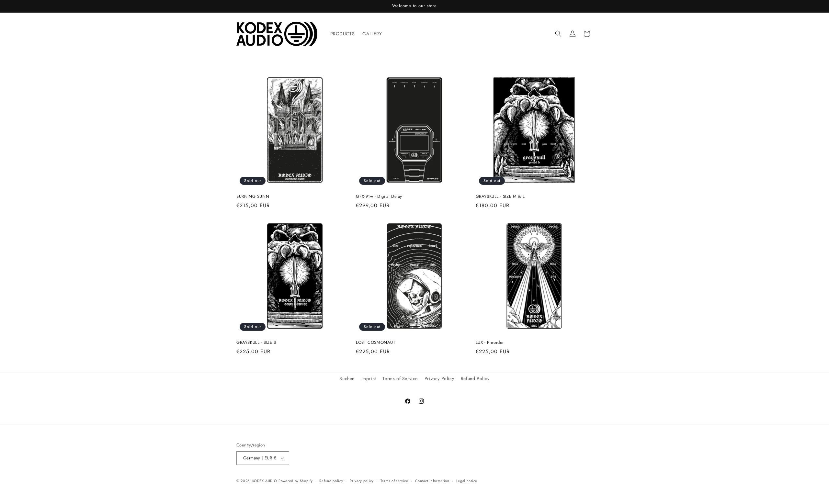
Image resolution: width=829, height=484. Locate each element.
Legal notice (466, 480)
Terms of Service (400, 378)
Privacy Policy (439, 378)
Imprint (368, 378)
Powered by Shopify (295, 480)
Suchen (347, 378)
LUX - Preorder (490, 342)
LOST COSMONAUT (375, 342)
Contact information (432, 480)
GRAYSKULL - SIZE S (256, 342)
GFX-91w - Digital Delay (379, 196)
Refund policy (331, 480)
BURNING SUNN (252, 196)
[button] (558, 34)
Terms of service (394, 480)
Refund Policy (475, 378)
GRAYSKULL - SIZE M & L (500, 196)
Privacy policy (362, 480)
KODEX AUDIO (264, 480)
